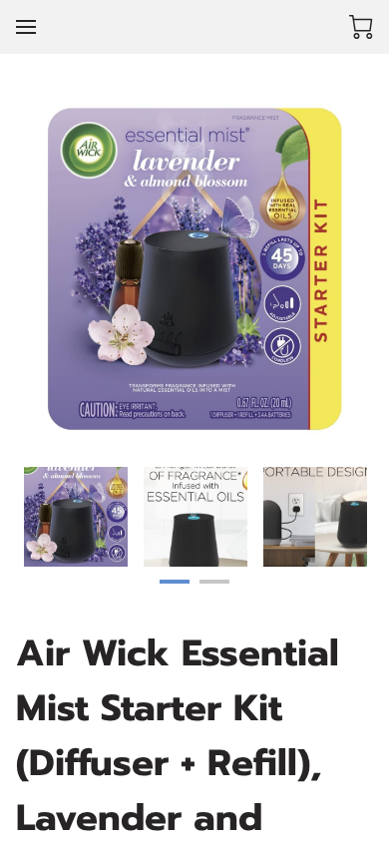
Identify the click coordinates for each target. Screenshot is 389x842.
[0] (361, 27)
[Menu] (26, 27)
